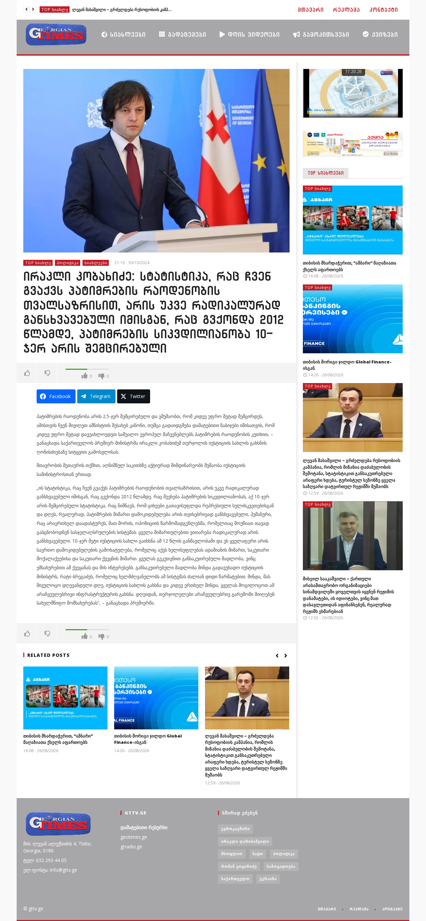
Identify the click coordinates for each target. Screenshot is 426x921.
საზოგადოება (281, 866)
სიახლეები (126, 34)
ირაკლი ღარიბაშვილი (245, 841)
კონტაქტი (383, 9)
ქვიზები (383, 34)
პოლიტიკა (68, 262)
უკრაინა (268, 878)
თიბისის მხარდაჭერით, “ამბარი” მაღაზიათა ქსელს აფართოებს (58, 739)
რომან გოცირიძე (239, 866)
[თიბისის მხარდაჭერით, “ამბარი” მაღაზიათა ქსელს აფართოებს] (65, 698)
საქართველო (235, 878)
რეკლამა (346, 9)
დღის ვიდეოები (252, 34)
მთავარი (311, 9)
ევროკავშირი (235, 828)
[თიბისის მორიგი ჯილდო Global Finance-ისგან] (156, 698)
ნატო (258, 853)
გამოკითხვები (324, 34)
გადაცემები (185, 34)
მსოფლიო (232, 853)
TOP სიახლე (55, 9)
